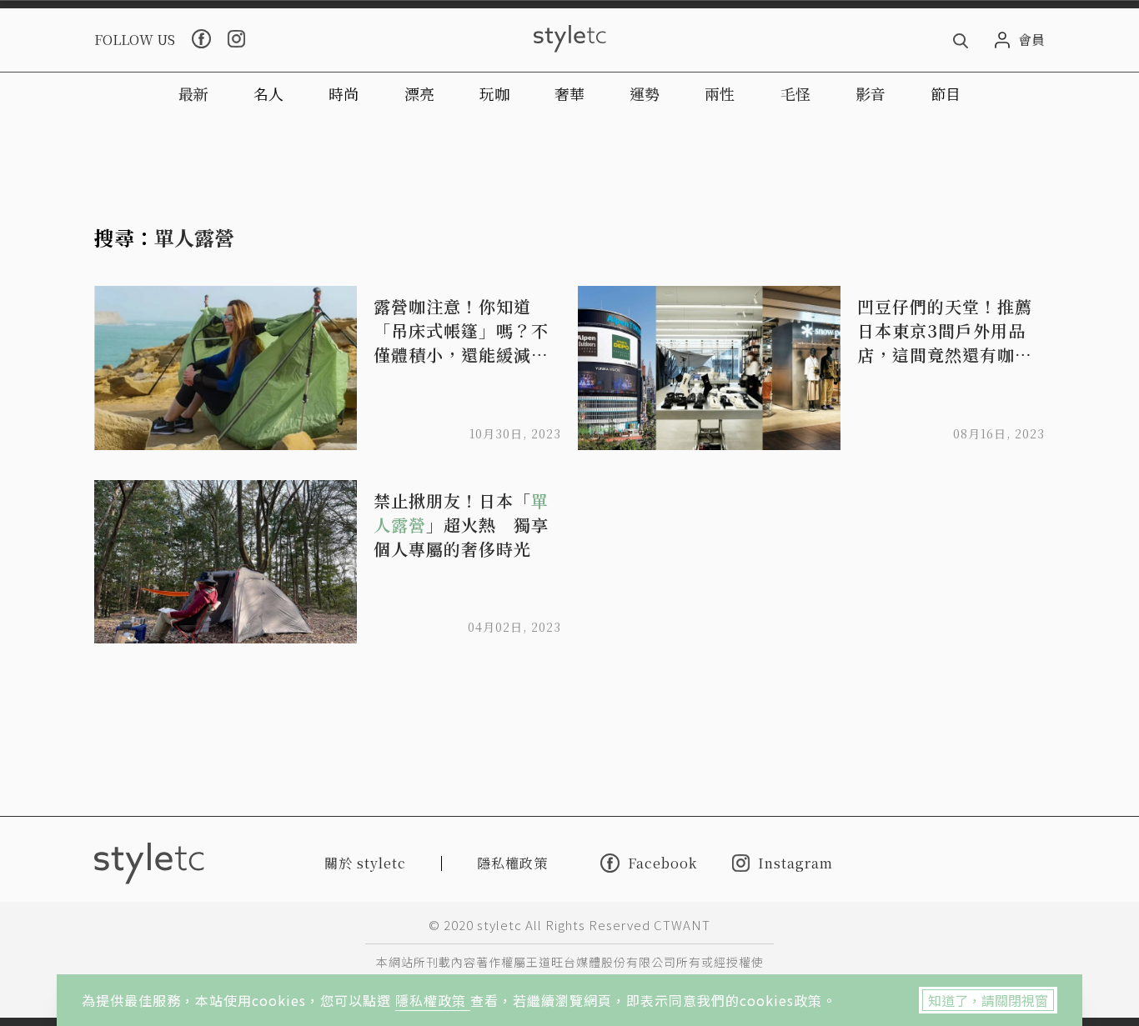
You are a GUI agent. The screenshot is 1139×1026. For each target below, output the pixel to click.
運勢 (645, 93)
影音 (871, 93)
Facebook (662, 862)
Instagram (795, 863)
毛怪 (795, 93)
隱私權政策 (432, 1000)
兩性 (720, 93)
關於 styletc (365, 863)
